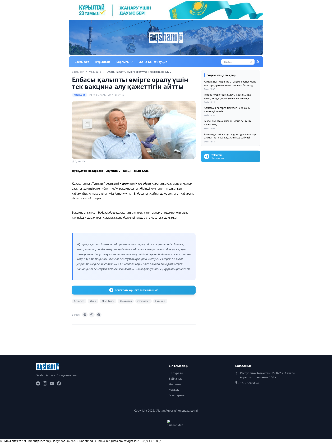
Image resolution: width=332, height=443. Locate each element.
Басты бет (82, 62)
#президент (143, 301)
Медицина (95, 71)
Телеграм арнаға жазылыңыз (136, 290)
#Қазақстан (126, 301)
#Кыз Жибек (108, 301)
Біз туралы (176, 373)
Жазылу (174, 390)
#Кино (93, 301)
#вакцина (160, 301)
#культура (79, 301)
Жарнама (175, 384)
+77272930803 (249, 383)
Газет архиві (177, 395)
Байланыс (175, 379)
